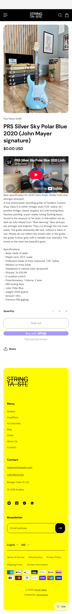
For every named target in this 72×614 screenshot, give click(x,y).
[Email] (32, 503)
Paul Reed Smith (12, 118)
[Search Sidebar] (60, 15)
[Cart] (66, 15)
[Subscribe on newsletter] (60, 528)
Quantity (8, 311)
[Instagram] (9, 503)
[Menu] (5, 15)
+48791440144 (15, 474)
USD (23, 544)
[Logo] (36, 15)
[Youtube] (24, 503)
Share (12, 348)
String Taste (40, 589)
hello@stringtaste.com (19, 467)
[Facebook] (17, 503)
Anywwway (42, 594)
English (11, 544)
